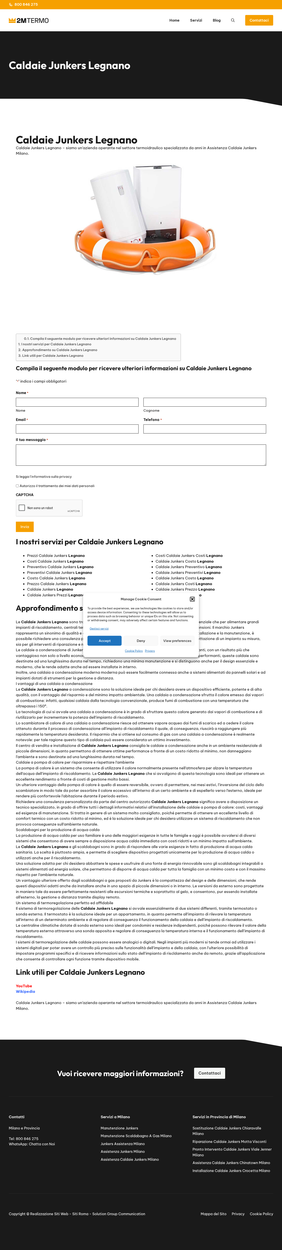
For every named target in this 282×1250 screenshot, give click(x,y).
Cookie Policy (134, 651)
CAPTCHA (24, 495)
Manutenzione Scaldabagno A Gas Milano (136, 1136)
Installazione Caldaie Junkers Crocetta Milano (231, 1170)
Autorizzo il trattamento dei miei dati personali (57, 486)
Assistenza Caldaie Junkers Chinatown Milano (231, 1163)
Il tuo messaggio (32, 439)
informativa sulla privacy (51, 476)
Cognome (151, 410)
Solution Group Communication (118, 1214)
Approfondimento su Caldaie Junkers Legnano (59, 350)
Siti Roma (80, 1214)
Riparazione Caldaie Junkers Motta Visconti (229, 1141)
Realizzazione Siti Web (49, 1214)
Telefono (152, 419)
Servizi (196, 20)
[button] (192, 599)
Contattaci (259, 20)
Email (22, 419)
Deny (141, 640)
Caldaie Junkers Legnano (38, 1002)
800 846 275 (26, 4)
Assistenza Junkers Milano (123, 1151)
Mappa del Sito (213, 1214)
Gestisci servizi (99, 628)
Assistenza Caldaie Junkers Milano (130, 1159)
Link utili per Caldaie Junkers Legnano (52, 355)
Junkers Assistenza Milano (123, 1144)
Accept (105, 640)
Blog (217, 20)
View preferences (177, 640)
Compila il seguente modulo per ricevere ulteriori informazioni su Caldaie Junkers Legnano (103, 339)
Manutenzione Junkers (119, 1128)
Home (174, 20)
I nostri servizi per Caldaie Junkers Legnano (56, 344)
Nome (20, 410)
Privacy (150, 651)
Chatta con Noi (42, 1144)
